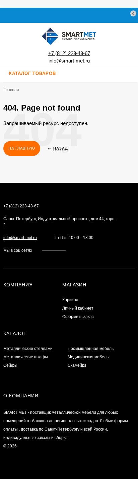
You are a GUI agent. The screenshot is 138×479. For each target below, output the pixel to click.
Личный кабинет (77, 308)
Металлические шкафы (25, 357)
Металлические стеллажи (28, 348)
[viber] (94, 250)
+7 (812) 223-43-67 (69, 53)
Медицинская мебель (88, 357)
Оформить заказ (78, 316)
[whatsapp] (81, 250)
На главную (21, 148)
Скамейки (77, 365)
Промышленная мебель (91, 348)
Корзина (70, 299)
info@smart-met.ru (69, 61)
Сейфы (10, 365)
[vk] (75, 250)
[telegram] (88, 250)
